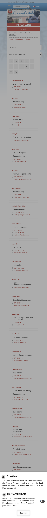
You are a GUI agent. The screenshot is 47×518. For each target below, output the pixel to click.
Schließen (24, 513)
